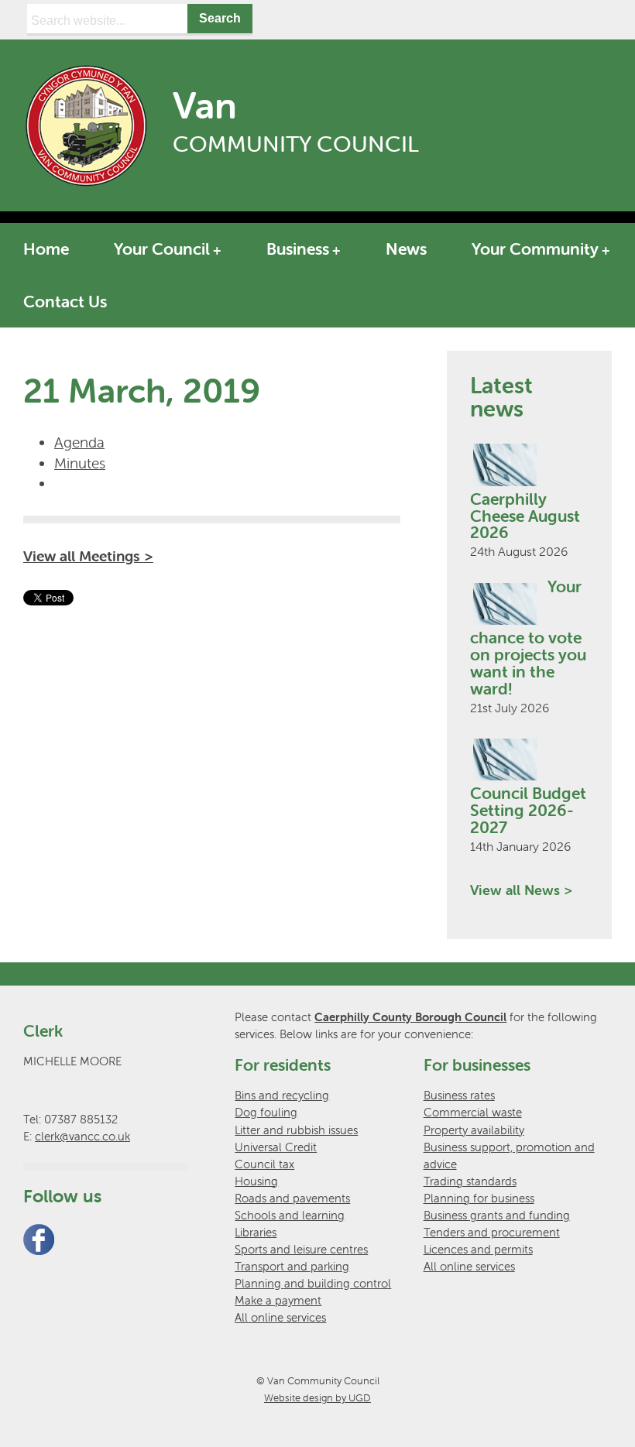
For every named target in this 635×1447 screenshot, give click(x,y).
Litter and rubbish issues (296, 1130)
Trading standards (470, 1181)
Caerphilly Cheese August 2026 (525, 516)
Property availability (474, 1130)
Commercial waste (473, 1112)
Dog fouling (266, 1112)
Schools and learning (290, 1215)
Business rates (459, 1095)
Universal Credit (276, 1147)
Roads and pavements (292, 1198)
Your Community (535, 248)
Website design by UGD (317, 1397)
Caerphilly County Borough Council (410, 1017)
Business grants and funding (497, 1215)
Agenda (79, 442)
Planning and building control (313, 1283)
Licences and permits (478, 1249)
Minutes (79, 463)
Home (46, 248)
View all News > (521, 890)
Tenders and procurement (492, 1232)
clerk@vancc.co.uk (82, 1136)
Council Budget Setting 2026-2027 (528, 810)
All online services (280, 1317)
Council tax (264, 1164)
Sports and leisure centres (301, 1249)
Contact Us (65, 301)
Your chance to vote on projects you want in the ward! (528, 637)
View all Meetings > (88, 556)
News (406, 248)
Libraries (255, 1232)
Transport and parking (292, 1266)
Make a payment (278, 1300)
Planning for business (479, 1198)
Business (297, 248)
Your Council (162, 248)
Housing (256, 1181)
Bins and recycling (282, 1095)
